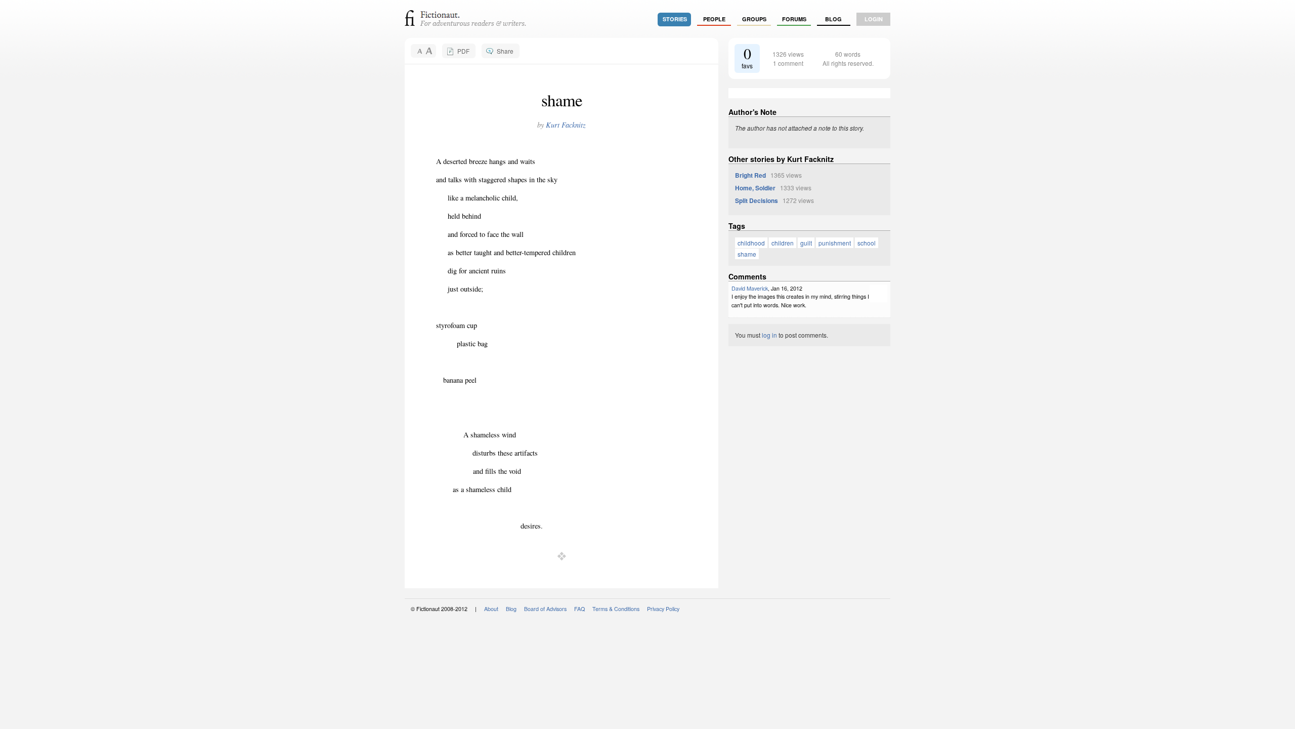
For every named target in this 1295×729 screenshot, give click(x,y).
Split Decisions (756, 200)
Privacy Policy (663, 609)
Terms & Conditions (615, 609)
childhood (751, 242)
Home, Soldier (755, 187)
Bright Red (750, 175)
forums (794, 19)
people (714, 19)
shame (747, 254)
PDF (463, 51)
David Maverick (749, 288)
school (866, 242)
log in (769, 335)
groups (754, 19)
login (874, 19)
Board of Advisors (545, 609)
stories (675, 19)
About (491, 609)
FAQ (579, 609)
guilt (806, 242)
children (782, 242)
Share (505, 51)
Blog (833, 19)
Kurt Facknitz (566, 125)
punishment (834, 242)
